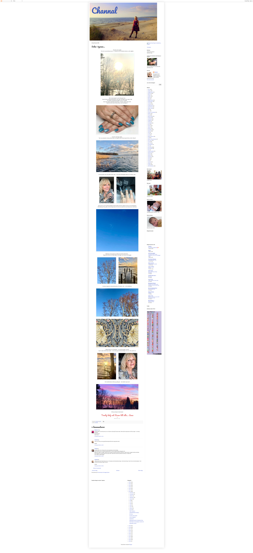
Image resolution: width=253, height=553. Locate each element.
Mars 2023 (150, 276)
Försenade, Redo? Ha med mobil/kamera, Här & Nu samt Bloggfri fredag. (154, 255)
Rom (149, 149)
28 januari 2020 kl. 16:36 (99, 456)
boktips (149, 96)
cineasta (149, 104)
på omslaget (150, 148)
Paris (149, 145)
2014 (130, 533)
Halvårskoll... (131, 518)
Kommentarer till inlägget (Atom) (103, 472)
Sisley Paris (150, 152)
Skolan (149, 153)
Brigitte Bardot (150, 100)
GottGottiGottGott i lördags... (134, 512)
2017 (130, 528)
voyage (149, 164)
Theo (149, 159)
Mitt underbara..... (151, 300)
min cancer (150, 140)
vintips (149, 163)
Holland (149, 121)
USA (149, 160)
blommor (149, 93)
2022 (130, 488)
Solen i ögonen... (132, 511)
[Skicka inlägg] (103, 421)
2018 (130, 527)
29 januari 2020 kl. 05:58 (99, 465)
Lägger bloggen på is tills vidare (153, 280)
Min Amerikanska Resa (152, 288)
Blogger (130, 544)
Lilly (148, 132)
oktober (131, 495)
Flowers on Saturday (151, 112)
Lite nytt (149, 267)
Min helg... (131, 514)
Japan (149, 127)
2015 (130, 531)
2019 (130, 525)
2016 (130, 530)
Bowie (149, 98)
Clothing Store (150, 105)
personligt (96, 422)
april (130, 505)
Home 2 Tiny (150, 295)
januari (131, 509)
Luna (149, 135)
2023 (130, 486)
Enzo (149, 110)
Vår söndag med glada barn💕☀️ (153, 247)
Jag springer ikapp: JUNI (152, 260)
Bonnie (149, 97)
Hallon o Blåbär (151, 266)
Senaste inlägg (94, 470)
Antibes (149, 90)
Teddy (149, 157)
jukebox (149, 128)
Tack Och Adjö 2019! (151, 289)
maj (130, 503)
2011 (130, 538)
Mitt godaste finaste (152, 283)
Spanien (149, 155)
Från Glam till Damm (152, 259)
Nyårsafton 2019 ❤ (132, 523)
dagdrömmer (150, 106)
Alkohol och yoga (151, 301)
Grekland (149, 117)
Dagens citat (150, 108)
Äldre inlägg (140, 470)
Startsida (117, 470)
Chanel (149, 102)
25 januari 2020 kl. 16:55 (99, 445)
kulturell (149, 131)
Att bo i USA (150, 279)
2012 (130, 536)
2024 (130, 485)
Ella (148, 109)
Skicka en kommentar (97, 468)
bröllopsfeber (150, 101)
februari (131, 508)
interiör (149, 125)
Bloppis (149, 94)
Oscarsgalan (150, 144)
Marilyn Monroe (151, 136)
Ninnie (149, 250)
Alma (149, 89)
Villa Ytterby (150, 270)
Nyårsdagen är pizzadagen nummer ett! (136, 521)
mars (131, 506)
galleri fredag (150, 116)
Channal (104, 10)
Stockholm (150, 156)
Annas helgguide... (132, 517)
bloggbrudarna (150, 92)
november (131, 494)
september (132, 497)
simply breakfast (151, 151)
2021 (130, 489)
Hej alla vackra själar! (133, 515)
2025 (130, 483)
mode (149, 141)
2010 (130, 539)
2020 (130, 491)
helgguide (150, 120)
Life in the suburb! (151, 253)
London (149, 133)
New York (149, 143)
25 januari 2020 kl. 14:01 (99, 436)
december (131, 492)
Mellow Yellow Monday (152, 139)
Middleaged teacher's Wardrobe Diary (136, 520)
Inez (148, 124)
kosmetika (150, 129)
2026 (130, 482)
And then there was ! (152, 275)
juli (130, 500)
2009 (130, 541)
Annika (96, 448)
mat (148, 137)
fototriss (149, 113)
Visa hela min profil (150, 79)
